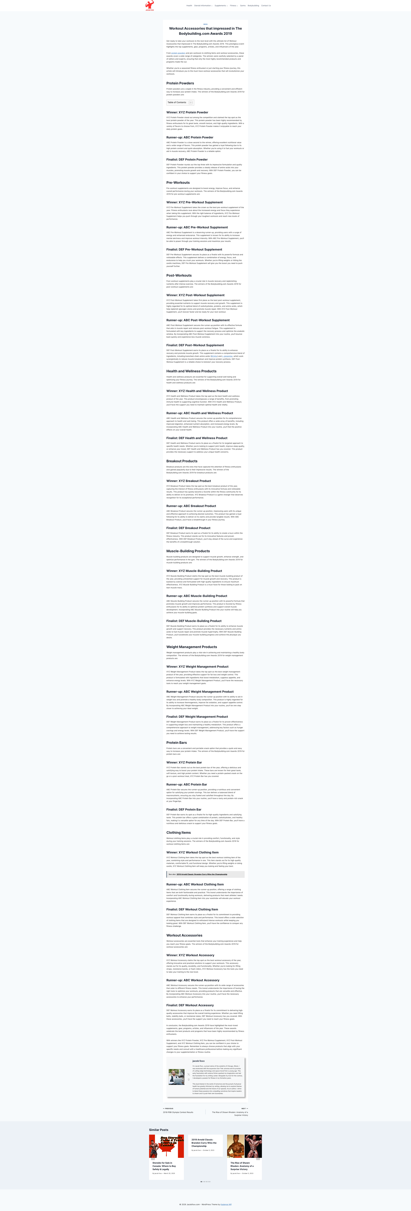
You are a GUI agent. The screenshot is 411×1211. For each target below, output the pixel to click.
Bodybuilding (253, 5)
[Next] (258, 1157)
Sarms (243, 5)
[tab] (201, 1181)
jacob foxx (199, 1061)
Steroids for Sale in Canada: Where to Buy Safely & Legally (164, 1166)
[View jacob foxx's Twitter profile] (188, 1074)
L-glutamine (227, 356)
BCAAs (214, 356)
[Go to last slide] (153, 1157)
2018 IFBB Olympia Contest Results (178, 1110)
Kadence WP (226, 1204)
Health (189, 5)
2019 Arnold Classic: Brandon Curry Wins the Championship (204, 1142)
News (205, 24)
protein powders (178, 53)
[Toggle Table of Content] (189, 102)
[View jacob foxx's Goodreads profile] (188, 1079)
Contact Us (266, 5)
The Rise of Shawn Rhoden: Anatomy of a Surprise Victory (230, 1112)
